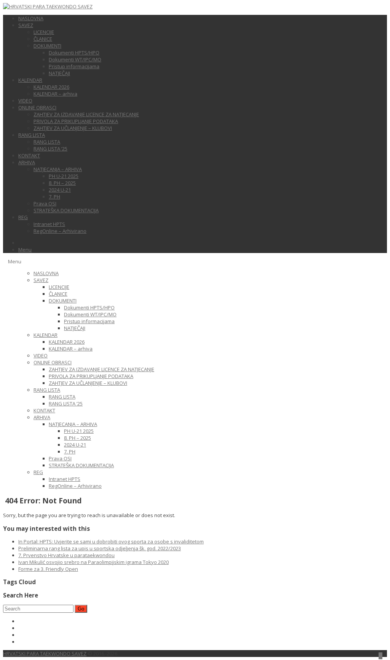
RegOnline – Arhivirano (60, 230)
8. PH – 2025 (62, 182)
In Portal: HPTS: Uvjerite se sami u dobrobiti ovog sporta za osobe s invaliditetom (111, 541)
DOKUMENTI (47, 45)
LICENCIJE (44, 32)
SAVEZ (25, 25)
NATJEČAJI (59, 73)
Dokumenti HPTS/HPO (74, 52)
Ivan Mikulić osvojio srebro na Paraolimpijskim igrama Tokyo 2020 (93, 562)
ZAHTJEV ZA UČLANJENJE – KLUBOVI (73, 128)
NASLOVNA (30, 18)
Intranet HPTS (49, 224)
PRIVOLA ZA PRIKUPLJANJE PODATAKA (76, 121)
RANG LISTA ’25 (50, 148)
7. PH (54, 196)
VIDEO (25, 100)
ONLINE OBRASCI (37, 107)
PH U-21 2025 (63, 176)
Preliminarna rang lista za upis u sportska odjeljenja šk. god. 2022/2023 (99, 548)
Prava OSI (45, 203)
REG (23, 217)
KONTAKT (29, 155)
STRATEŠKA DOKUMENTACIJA (66, 210)
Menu (25, 249)
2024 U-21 (60, 189)
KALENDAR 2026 (51, 86)
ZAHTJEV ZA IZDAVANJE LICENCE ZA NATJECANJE (86, 114)
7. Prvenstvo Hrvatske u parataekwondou (66, 555)
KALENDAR (30, 80)
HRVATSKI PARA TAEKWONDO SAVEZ (44, 653)
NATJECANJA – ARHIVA (58, 169)
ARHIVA (26, 162)
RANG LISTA (31, 134)
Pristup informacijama (74, 66)
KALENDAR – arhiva (55, 93)
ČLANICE (43, 38)
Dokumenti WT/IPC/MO (75, 59)
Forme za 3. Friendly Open (48, 568)
